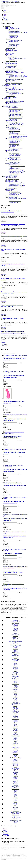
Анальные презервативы (12, 99)
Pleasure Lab (15, 743)
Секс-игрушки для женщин (10, 106)
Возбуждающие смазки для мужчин (18, 76)
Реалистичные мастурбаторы (16, 186)
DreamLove (15, 649)
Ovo (15, 737)
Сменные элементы (11, 66)
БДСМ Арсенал (15, 811)
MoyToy (15, 720)
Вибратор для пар (13, 128)
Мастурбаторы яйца (14, 184)
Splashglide (15, 776)
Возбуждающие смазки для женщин (18, 75)
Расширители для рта (14, 46)
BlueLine (15, 638)
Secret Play (15, 760)
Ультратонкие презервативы (13, 105)
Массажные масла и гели (12, 92)
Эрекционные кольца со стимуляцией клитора (15, 201)
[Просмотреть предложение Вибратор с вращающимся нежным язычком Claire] (15, 533)
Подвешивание (13, 37)
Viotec (15, 794)
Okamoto (15, 730)
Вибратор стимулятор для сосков (14, 125)
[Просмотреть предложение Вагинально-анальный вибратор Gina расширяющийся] (15, 466)
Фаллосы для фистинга (15, 159)
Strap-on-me (15, 777)
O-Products (15, 728)
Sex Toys (15, 765)
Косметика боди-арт (11, 90)
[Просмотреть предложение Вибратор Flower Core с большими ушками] (14, 449)
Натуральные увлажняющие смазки (15, 79)
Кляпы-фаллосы (13, 45)
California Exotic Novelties (15, 641)
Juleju (15, 693)
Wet (15, 799)
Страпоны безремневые (15, 154)
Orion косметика (15, 735)
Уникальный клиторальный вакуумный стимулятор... (12, 436)
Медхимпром (15, 815)
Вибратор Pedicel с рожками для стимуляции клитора (13, 502)
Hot (15, 677)
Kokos (15, 697)
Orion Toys (15, 734)
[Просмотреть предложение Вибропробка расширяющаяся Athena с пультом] (15, 585)
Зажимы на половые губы (15, 40)
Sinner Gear (15, 772)
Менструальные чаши (14, 162)
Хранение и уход (10, 67)
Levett (15, 700)
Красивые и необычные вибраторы (17, 135)
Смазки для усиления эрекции (16, 77)
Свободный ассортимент (15, 820)
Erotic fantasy (15, 655)
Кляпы (8, 42)
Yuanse (5, 346)
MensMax (15, 716)
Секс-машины (9, 55)
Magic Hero (15, 710)
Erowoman (15, 660)
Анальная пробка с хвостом (16, 109)
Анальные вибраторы (14, 110)
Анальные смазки (10, 70)
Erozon (15, 662)
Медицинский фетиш (11, 50)
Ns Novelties (15, 726)
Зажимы (8, 39)
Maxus (15, 713)
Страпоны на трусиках (14, 155)
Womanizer (15, 803)
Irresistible (15, 686)
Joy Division (15, 691)
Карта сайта (6, 20)
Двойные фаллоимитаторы (15, 164)
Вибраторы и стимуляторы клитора (15, 138)
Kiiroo (15, 694)
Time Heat (15, 783)
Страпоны (8, 151)
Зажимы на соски (13, 41)
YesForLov (15, 808)
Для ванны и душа (10, 87)
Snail (15, 774)
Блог (4, 15)
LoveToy (15, 707)
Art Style (15, 629)
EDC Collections (15, 652)
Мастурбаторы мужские (12, 181)
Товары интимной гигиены (13, 160)
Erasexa (15, 654)
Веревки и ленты (13, 29)
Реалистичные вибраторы (15, 137)
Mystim (15, 722)
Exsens (15, 665)
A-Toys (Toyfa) (15, 623)
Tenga (15, 782)
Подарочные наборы (11, 97)
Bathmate (15, 636)
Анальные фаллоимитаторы (16, 116)
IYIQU (15, 687)
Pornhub (15, 745)
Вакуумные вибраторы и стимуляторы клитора (15, 140)
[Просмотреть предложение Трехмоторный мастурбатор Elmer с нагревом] (15, 355)
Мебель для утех (10, 49)
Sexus (15, 767)
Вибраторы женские (11, 127)
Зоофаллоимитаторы (14, 168)
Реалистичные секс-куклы (15, 193)
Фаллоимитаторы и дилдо (12, 163)
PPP (15, 746)
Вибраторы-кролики (14, 145)
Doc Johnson (15, 646)
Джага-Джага (15, 813)
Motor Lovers (15, 719)
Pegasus (15, 738)
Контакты (5, 19)
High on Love (15, 675)
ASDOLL (15, 630)
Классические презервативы (13, 102)
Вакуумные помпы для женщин (14, 122)
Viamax (15, 793)
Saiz (15, 756)
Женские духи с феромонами (16, 89)
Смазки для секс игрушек (12, 64)
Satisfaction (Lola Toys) (15, 757)
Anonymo (15, 625)
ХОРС (15, 822)
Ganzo (15, 669)
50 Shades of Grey (15, 621)
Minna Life (15, 717)
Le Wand (15, 698)
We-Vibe (15, 798)
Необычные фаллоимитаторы (16, 170)
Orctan (15, 732)
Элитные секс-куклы (14, 194)
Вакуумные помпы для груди (16, 123)
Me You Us (15, 715)
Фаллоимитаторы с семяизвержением (14, 174)
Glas (15, 671)
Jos (15, 690)
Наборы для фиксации (14, 31)
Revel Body (15, 750)
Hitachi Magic (15, 676)
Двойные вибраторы (14, 133)
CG (15, 642)
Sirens (15, 773)
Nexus (15, 725)
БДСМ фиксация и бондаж (12, 28)
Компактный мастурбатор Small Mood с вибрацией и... (13, 376)
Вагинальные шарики (11, 120)
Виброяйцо (12, 132)
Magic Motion (15, 711)
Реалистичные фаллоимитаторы (17, 171)
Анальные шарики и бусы (15, 118)
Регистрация (6, 11)
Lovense (15, 706)
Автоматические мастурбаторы (17, 182)
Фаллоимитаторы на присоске (16, 172)
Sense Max (15, 761)
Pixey (15, 741)
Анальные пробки (13, 111)
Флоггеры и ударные (11, 57)
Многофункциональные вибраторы (18, 136)
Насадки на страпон (14, 153)
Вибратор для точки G (14, 129)
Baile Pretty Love (15, 634)
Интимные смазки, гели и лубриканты (12, 68)
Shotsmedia (15, 769)
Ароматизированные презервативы (15, 101)
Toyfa (15, 787)
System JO (15, 781)
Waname (15, 796)
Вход (4, 10)
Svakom (15, 778)
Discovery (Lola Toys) (15, 645)
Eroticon (15, 656)
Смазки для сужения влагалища (14, 83)
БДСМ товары (6, 26)
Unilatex (15, 790)
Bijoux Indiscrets (15, 637)
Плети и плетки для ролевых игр (17, 58)
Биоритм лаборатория (15, 812)
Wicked (15, 800)
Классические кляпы (14, 44)
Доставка (5, 17)
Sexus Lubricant (15, 768)
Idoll (15, 680)
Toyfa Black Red (15, 789)
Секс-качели (9, 54)
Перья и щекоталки (11, 52)
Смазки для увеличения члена (13, 84)
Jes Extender (15, 689)
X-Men (15, 804)
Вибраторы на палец (14, 144)
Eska (15, 663)
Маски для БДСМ (10, 48)
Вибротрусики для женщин (16, 147)
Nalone (15, 724)
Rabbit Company (15, 747)
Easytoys (15, 651)
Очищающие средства (11, 63)
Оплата (5, 18)
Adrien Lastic (15, 624)
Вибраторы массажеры (14, 131)
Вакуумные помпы (11, 177)
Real (15, 748)
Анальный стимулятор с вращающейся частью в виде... (13, 571)
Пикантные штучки (15, 817)
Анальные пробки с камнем (16, 112)
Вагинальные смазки (11, 71)
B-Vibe (15, 632)
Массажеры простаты (11, 180)
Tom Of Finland (15, 786)
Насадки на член (10, 189)
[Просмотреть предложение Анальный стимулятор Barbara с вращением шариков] (15, 550)
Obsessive (15, 729)
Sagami (15, 755)
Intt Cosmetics (15, 684)
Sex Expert (15, 764)
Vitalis (15, 795)
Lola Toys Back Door (15, 703)
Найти (2, 8)
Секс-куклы (9, 190)
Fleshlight (15, 667)
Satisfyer (15, 759)
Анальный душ (13, 119)
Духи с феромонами (11, 88)
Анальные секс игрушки (12, 107)
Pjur (15, 742)
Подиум (15, 818)
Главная (5, 14)
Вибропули (12, 146)
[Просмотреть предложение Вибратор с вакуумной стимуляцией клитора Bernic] (15, 416)
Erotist (15, 658)
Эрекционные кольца (11, 197)
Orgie (15, 733)
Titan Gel (15, 785)
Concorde (15, 643)
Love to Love (15, 704)
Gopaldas (15, 672)
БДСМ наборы (9, 27)
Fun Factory (15, 668)
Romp (15, 751)
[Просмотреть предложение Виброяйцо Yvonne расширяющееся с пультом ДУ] (15, 516)
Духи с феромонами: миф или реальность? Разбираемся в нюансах (12, 305)
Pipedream (15, 739)
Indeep (15, 682)
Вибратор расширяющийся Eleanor (14, 485)
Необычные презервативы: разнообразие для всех (14, 236)
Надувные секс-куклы (14, 192)
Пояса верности (10, 53)
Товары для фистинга (11, 158)
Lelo (15, 699)
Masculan (15, 712)
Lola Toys (15, 702)
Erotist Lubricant (15, 659)
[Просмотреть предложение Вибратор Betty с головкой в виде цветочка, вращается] (7, 398)
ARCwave (15, 628)
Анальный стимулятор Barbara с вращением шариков (13, 554)
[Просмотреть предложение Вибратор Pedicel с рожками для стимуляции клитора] (15, 498)
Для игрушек (6, 62)
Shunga (15, 770)
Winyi (15, 802)
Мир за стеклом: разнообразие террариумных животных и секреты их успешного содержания (13, 332)
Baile (15, 633)
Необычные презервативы (12, 103)
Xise (15, 805)
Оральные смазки (10, 80)
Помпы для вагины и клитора (16, 124)
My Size (15, 721)
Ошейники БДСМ (13, 36)
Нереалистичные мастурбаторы (17, 185)
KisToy (15, 695)
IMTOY (15, 681)
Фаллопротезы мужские (12, 195)
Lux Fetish (15, 708)
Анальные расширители (15, 114)
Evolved (15, 664)
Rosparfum (15, 754)
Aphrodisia (15, 627)
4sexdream (15, 620)
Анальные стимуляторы (15, 115)
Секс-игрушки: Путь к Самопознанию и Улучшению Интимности (11, 211)
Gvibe (15, 673)
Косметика (6, 85)
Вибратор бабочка (13, 142)
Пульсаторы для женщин (12, 150)
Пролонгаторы (10, 81)
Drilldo (15, 650)
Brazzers (15, 639)
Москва (15, 816)
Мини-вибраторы (13, 149)
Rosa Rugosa (15, 752)
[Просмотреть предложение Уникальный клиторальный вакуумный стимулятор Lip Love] (15, 433)
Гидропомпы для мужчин (12, 179)
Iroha (15, 685)
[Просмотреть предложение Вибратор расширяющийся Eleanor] (12, 482)
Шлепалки (11, 59)
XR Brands (15, 807)
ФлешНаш (15, 821)
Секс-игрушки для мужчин (10, 176)
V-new (15, 791)
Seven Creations (15, 763)
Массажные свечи (10, 96)
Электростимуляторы (11, 61)
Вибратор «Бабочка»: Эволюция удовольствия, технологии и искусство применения (13, 224)
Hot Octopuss (15, 678)
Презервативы (6, 98)
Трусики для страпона (14, 157)
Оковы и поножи (13, 35)
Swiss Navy (15, 780)
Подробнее (3, 220)
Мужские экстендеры (11, 188)
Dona (15, 647)
